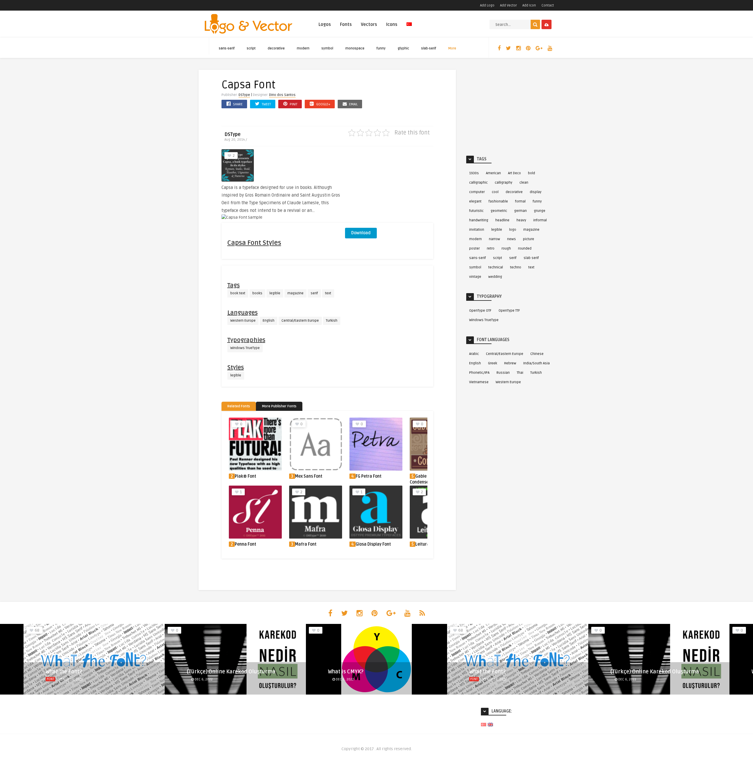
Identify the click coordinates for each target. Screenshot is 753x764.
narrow (494, 239)
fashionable (498, 201)
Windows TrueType (245, 348)
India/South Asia (536, 363)
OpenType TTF (509, 310)
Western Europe (243, 320)
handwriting (478, 220)
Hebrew (510, 363)
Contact (548, 5)
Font (50, 679)
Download (361, 232)
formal (520, 201)
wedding (495, 277)
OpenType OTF (480, 310)
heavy (521, 220)
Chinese (537, 354)
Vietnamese (479, 382)
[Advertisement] (389, 186)
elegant (475, 201)
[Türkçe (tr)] (483, 724)
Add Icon (529, 5)
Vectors (369, 24)
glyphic (403, 48)
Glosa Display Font (373, 544)
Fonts (346, 24)
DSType (244, 95)
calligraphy (503, 182)
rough (506, 248)
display (536, 192)
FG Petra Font (369, 476)
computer (477, 192)
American (493, 173)
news (511, 239)
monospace (354, 48)
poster (474, 248)
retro (490, 248)
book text (237, 293)
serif (314, 293)
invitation (476, 229)
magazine (295, 293)
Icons (391, 24)
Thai (520, 373)
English (268, 320)
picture (528, 239)
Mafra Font (305, 544)
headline (502, 220)
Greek (492, 363)
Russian (503, 373)
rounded (525, 248)
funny (381, 48)
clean (523, 182)
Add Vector (508, 5)
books (257, 293)
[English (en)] (490, 724)
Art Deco (514, 173)
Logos (325, 24)
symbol (327, 48)
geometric (499, 211)
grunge (539, 211)
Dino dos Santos (282, 95)
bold (531, 173)
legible (274, 293)
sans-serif (227, 48)
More (452, 48)
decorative (276, 48)
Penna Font (245, 544)
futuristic (476, 211)
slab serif (531, 258)
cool (495, 192)
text (328, 293)
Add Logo (487, 5)
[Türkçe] (409, 27)
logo (512, 229)
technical (495, 267)
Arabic (474, 354)
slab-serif (428, 48)
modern (303, 48)
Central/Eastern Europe (300, 320)
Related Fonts (238, 406)
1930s (474, 173)
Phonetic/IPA (479, 373)
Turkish (331, 320)
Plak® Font (245, 476)
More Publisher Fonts (279, 406)
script (251, 48)
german (520, 211)
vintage (475, 277)
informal (540, 220)
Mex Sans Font (308, 476)
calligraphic (478, 182)
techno (515, 267)
